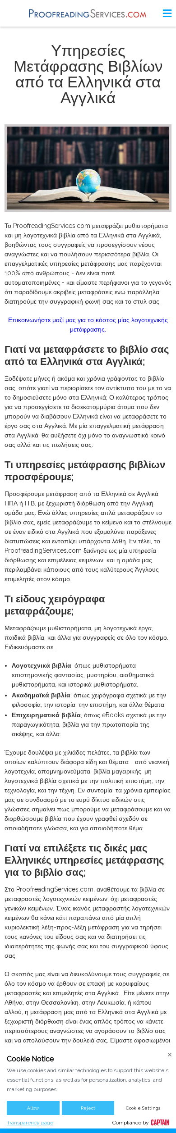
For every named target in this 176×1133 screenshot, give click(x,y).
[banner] (88, 13)
